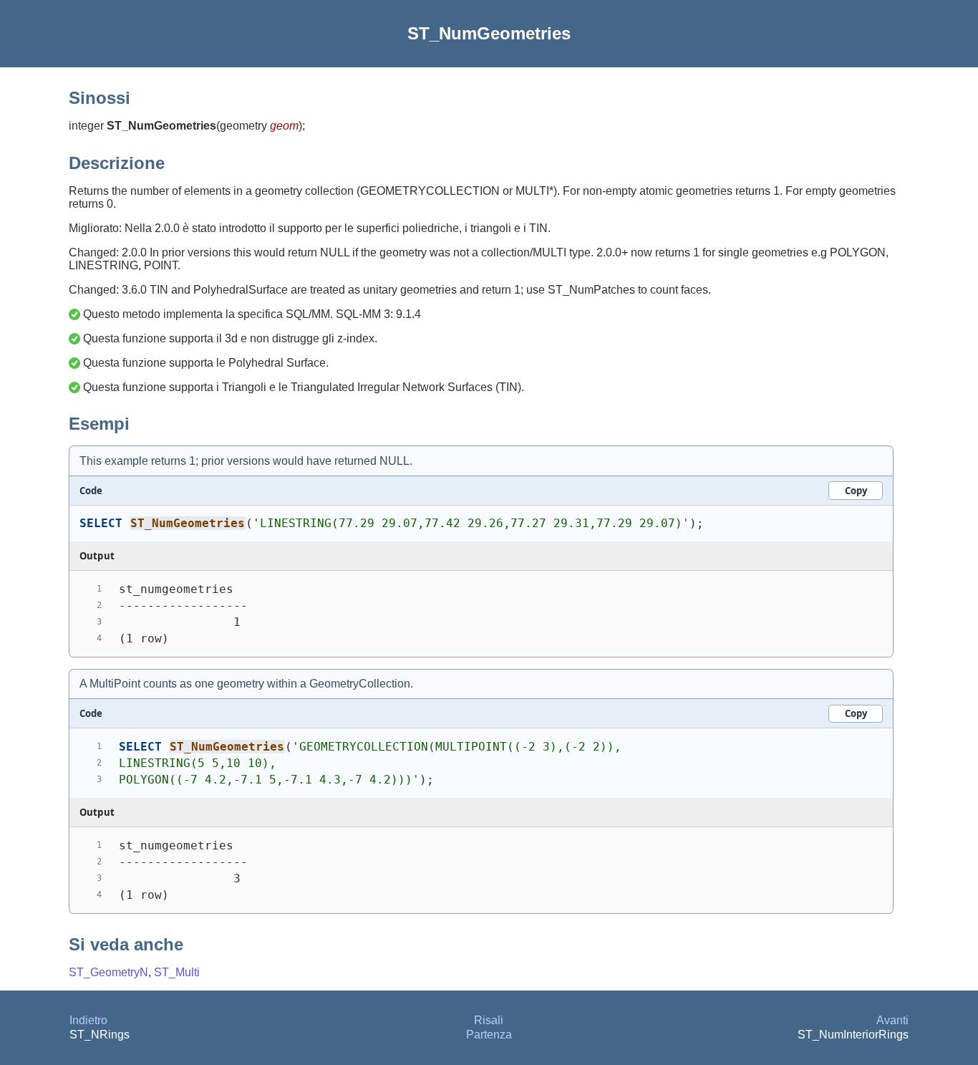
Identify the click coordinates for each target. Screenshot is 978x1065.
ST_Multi (177, 972)
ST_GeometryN (108, 972)
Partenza (489, 1034)
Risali (488, 1020)
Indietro (88, 1020)
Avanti (892, 1020)
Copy (856, 490)
